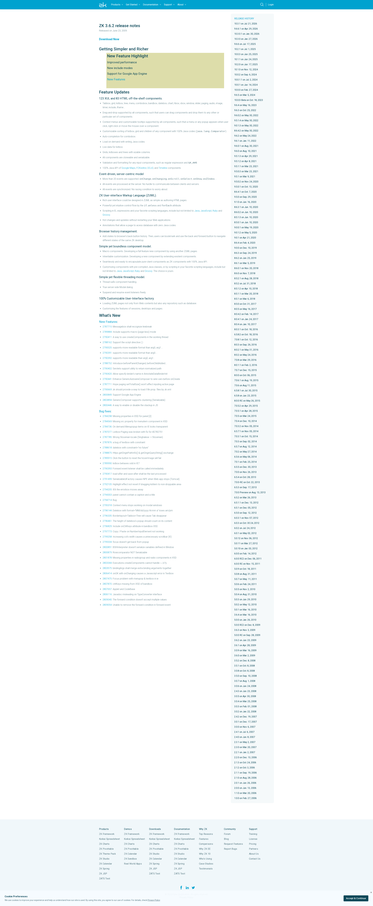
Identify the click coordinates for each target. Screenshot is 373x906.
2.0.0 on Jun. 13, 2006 (245, 788)
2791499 (107, 479)
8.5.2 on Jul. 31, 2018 (245, 283)
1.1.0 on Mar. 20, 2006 (245, 793)
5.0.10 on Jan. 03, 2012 (246, 548)
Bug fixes (105, 411)
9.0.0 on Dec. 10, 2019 (245, 247)
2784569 (107, 421)
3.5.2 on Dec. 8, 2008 (244, 660)
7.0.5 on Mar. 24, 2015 (245, 416)
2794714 (107, 500)
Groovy (106, 214)
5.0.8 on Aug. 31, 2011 (245, 574)
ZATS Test (104, 878)
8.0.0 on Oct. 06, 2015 (245, 375)
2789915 (107, 458)
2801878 (107, 557)
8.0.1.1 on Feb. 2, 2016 (245, 365)
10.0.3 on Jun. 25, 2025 (246, 54)
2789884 (107, 331)
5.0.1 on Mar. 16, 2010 (245, 609)
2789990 (107, 463)
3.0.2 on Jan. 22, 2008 (245, 711)
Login (271, 4)
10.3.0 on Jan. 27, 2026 (246, 39)
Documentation (182, 829)
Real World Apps (133, 863)
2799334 (107, 542)
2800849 (107, 394)
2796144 (107, 510)
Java (196, 210)
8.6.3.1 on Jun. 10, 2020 (246, 207)
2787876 (107, 442)
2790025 (107, 347)
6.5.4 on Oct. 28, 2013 (245, 477)
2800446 (107, 405)
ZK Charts (104, 844)
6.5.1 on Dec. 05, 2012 (245, 507)
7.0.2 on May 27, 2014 (245, 451)
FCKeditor (141, 168)
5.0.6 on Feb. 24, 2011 (245, 584)
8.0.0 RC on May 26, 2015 (247, 400)
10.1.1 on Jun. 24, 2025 (246, 59)
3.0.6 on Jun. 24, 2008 (245, 686)
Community (230, 829)
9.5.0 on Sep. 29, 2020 (245, 197)
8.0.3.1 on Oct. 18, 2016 (246, 329)
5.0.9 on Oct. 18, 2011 (245, 569)
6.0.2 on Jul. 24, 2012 (245, 528)
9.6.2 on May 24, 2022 (245, 135)
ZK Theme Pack (107, 853)
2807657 (107, 589)
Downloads (155, 829)
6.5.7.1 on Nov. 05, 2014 (246, 431)
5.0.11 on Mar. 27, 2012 (246, 543)
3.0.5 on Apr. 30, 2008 (245, 696)
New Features (116, 79)
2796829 (107, 526)
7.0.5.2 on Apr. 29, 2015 (246, 405)
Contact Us (255, 858)
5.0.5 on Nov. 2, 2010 (244, 589)
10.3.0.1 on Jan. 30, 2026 (246, 33)
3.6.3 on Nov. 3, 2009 (244, 630)
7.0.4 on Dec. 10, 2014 (245, 421)
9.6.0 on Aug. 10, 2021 (245, 151)
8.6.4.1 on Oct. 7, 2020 (245, 191)
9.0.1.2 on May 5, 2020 (245, 232)
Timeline (163, 168)
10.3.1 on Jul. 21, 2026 (245, 23)
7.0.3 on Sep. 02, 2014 (245, 441)
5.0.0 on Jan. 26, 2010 (245, 619)
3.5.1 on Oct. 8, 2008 (244, 665)
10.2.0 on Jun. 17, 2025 (246, 64)
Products (104, 829)
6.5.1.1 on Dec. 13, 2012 (246, 502)
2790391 (107, 352)
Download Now (109, 39)
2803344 (107, 563)
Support (253, 829)
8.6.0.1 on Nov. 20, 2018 (246, 268)
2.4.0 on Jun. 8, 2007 (244, 737)
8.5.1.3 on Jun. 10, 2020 (246, 217)
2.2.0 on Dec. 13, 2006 (245, 757)
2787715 (107, 326)
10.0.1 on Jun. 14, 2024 (246, 84)
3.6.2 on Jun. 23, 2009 (245, 640)
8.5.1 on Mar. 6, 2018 (244, 298)
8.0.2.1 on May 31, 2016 (246, 349)
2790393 (107, 468)
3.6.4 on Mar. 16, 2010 (245, 614)
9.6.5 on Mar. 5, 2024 (244, 95)
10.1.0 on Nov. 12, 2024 (246, 69)
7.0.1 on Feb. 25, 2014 (245, 461)
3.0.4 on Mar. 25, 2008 (245, 701)
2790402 (107, 368)
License (253, 839)
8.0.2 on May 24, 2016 (245, 354)
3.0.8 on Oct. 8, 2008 (244, 670)
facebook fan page (181, 887)
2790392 (107, 358)
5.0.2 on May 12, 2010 (245, 604)
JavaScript (206, 210)
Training (253, 834)
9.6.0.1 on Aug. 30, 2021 (246, 146)
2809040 (107, 599)
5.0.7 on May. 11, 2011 (245, 579)
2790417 (107, 473)
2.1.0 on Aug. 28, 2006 (245, 777)
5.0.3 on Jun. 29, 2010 (245, 599)
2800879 (107, 552)
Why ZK (203, 829)
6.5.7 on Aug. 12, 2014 (245, 446)
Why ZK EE (205, 848)
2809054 (107, 604)
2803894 (107, 400)
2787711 (107, 384)
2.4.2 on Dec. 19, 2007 (245, 716)
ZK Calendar (105, 863)
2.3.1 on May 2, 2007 (244, 742)
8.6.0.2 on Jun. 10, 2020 (246, 212)
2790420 (107, 373)
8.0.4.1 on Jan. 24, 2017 (246, 319)
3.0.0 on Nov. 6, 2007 (244, 726)
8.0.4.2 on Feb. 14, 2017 (246, 314)
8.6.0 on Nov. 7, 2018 (244, 273)
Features (203, 839)
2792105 (107, 484)
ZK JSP (103, 873)
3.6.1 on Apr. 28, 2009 (245, 645)
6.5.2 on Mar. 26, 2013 (245, 497)
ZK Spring (104, 868)
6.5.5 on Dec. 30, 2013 (245, 467)
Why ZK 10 (205, 853)
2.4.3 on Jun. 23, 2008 (245, 691)
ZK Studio (104, 858)
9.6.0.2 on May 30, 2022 (246, 115)
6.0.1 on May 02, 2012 (245, 533)
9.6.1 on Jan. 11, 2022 (245, 140)
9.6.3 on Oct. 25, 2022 (245, 110)
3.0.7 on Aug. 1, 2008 (244, 681)
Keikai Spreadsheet (109, 839)
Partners (253, 848)
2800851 (107, 547)
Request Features (233, 844)
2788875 (107, 452)
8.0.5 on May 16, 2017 (245, 309)
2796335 (107, 515)
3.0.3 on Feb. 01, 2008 (245, 706)
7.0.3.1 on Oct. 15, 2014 (246, 436)
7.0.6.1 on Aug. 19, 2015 (246, 380)
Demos (128, 829)
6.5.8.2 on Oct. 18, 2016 (246, 334)
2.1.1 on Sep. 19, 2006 (245, 772)
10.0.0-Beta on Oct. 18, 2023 (248, 100)
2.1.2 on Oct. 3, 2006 (244, 767)
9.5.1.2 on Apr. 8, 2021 (245, 161)
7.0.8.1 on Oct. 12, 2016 (246, 339)
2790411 (107, 337)
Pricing (252, 844)
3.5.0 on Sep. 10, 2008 (245, 676)
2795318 (107, 505)
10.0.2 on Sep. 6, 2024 (245, 74)
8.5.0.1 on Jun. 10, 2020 (246, 222)
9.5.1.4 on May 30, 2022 (246, 120)
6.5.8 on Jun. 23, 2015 (245, 395)
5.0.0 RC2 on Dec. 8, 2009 (247, 625)
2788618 (107, 447)
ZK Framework (107, 834)
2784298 (107, 416)
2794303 (107, 494)
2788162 (107, 342)
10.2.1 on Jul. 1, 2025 (245, 49)
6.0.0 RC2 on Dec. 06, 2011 (248, 558)
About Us (254, 853)
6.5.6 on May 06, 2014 (245, 456)
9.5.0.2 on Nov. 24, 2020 (246, 181)
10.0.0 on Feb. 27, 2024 (246, 90)
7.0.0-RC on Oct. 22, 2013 (247, 482)
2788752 (107, 363)
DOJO (150, 168)
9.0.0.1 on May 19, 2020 (246, 227)
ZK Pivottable (106, 848)
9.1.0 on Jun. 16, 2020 (245, 202)
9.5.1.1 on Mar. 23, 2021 (246, 166)
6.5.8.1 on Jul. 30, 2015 (245, 390)
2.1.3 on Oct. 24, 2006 (245, 762)
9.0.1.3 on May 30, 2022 (246, 125)
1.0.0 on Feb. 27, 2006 (245, 798)
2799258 (107, 536)
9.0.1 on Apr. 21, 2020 (245, 237)
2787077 (107, 432)
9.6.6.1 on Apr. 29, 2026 (246, 28)
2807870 (107, 584)
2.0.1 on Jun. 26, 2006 (245, 783)
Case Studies (206, 863)
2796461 (107, 521)
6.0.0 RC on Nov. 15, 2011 (247, 563)
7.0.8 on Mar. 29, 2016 (245, 360)
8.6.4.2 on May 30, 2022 (246, 130)
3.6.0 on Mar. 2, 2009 (244, 655)
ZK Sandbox (130, 858)
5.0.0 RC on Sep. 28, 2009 (247, 635)
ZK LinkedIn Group (187, 887)
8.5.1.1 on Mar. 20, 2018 (246, 293)
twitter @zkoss (193, 887)
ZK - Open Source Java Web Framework (102, 4)
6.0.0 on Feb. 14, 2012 (245, 553)
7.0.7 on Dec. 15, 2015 (245, 370)
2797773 (107, 531)
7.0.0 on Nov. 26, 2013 (245, 472)
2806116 (107, 594)
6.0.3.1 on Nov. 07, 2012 (246, 518)
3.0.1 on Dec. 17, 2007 (245, 721)
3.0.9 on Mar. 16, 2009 (245, 650)
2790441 (107, 379)
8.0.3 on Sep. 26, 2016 (245, 344)
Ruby (215, 210)
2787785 (107, 437)
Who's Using (205, 858)
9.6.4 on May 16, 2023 (245, 105)
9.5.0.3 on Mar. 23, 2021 (246, 171)
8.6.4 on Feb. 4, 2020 (244, 242)
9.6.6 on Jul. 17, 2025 (245, 44)
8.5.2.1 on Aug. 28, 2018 (246, 278)
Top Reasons (206, 834)
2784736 (107, 426)
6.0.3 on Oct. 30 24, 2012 (246, 523)
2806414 (107, 573)
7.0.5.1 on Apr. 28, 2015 (246, 411)
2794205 (107, 489)
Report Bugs (230, 848)
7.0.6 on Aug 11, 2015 (245, 385)
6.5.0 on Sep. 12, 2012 (245, 512)
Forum (227, 834)
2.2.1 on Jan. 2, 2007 (244, 752)
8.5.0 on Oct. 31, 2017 (245, 304)
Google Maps (128, 168)
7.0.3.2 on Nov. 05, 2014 (246, 426)
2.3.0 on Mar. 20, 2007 (245, 747)
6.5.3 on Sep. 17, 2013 (245, 487)
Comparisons (206, 844)
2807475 (107, 578)
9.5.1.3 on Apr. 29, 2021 (246, 156)
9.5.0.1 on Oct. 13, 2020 (246, 186)
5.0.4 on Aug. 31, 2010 (245, 594)
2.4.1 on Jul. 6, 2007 (244, 732)
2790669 (107, 389)
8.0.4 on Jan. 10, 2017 (245, 324)
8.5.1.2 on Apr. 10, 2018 (246, 288)
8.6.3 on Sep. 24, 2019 (245, 253)
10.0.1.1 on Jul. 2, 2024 (245, 79)
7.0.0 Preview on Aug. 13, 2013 (250, 492)
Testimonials (206, 868)
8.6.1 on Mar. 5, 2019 (244, 263)
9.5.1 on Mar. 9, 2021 (244, 176)
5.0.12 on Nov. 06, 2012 (246, 538)
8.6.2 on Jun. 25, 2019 (245, 258)
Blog (226, 839)
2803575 (107, 568)
